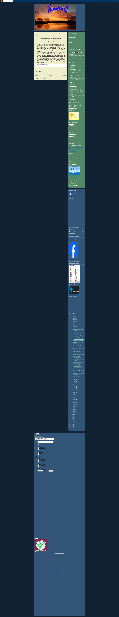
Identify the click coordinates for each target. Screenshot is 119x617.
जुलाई (73, 411)
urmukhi (71, 148)
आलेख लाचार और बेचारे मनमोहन (75, 91)
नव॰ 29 (74, 319)
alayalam (71, 149)
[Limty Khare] (70, 194)
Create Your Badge (72, 196)
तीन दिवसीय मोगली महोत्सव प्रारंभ (78, 354)
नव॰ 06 (74, 396)
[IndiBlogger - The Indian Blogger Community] (74, 120)
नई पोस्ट (36, 75)
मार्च (72, 417)
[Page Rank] (72, 125)
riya (82, 147)
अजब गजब (72, 84)
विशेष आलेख (72, 77)
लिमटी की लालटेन (73, 69)
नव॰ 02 (74, 402)
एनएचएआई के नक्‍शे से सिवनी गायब (76, 74)
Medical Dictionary (42, 446)
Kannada (80, 105)
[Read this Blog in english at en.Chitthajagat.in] (76, 134)
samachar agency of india (75, 35)
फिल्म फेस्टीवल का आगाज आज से (78, 346)
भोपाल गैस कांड (73, 86)
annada (80, 148)
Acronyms (40, 449)
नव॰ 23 (74, 324)
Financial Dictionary (42, 448)
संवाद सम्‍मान (72, 99)
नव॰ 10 (74, 389)
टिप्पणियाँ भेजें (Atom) (42, 78)
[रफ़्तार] (36, 538)
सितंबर (73, 407)
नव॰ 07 (74, 394)
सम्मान (71, 94)
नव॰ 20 (74, 327)
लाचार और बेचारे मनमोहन (74, 70)
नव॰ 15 (74, 386)
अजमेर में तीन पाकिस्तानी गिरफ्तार (78, 351)
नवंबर (73, 318)
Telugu (74, 105)
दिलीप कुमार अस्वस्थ (76, 376)
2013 (72, 313)
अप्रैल (73, 416)
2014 (72, 311)
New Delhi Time (77, 52)
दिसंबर (73, 316)
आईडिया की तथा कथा (74, 75)
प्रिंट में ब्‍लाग (72, 72)
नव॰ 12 (74, 387)
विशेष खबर (72, 81)
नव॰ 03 (74, 400)
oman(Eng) (71, 147)
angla (79, 147)
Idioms (40, 451)
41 (72, 169)
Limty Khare (71, 192)
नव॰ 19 (74, 381)
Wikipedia (40, 453)
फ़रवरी (73, 419)
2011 (72, 423)
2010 (72, 424)
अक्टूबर (73, 406)
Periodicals (41, 454)
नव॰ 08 (74, 392)
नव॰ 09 (74, 391)
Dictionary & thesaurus (43, 444)
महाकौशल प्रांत (72, 87)
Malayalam (71, 106)
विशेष (71, 92)
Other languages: (41, 456)
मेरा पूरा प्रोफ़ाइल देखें (73, 185)
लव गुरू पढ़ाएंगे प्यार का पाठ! (77, 353)
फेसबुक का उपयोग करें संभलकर (78, 345)
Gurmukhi (71, 105)
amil (77, 148)
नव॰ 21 (74, 326)
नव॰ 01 (74, 404)
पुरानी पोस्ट (64, 75)
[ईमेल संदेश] (64, 64)
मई (72, 414)
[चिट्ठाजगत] (71, 143)
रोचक (71, 98)
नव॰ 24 (74, 322)
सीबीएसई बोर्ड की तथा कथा (74, 89)
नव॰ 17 (74, 382)
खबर (64, 66)
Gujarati (76, 104)
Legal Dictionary (41, 447)
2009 (72, 426)
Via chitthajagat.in (73, 108)
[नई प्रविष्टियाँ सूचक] (73, 162)
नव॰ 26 (74, 321)
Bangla (79, 104)
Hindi (75, 106)
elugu (74, 148)
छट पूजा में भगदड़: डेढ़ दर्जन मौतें (78, 340)
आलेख (71, 65)
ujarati (76, 147)
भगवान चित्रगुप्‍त (73, 96)
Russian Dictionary (42, 469)
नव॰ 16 (74, 384)
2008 (72, 428)
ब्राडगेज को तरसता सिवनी (74, 79)
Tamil (77, 105)
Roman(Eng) (71, 104)
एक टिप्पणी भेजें (38, 71)
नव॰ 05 (74, 397)
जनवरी (73, 421)
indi (75, 149)
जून (72, 412)
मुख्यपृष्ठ (50, 75)
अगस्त (73, 409)
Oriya (82, 104)
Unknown (72, 183)
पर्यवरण (71, 67)
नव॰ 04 (74, 399)
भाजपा (71, 82)
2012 (72, 315)
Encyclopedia (41, 452)
